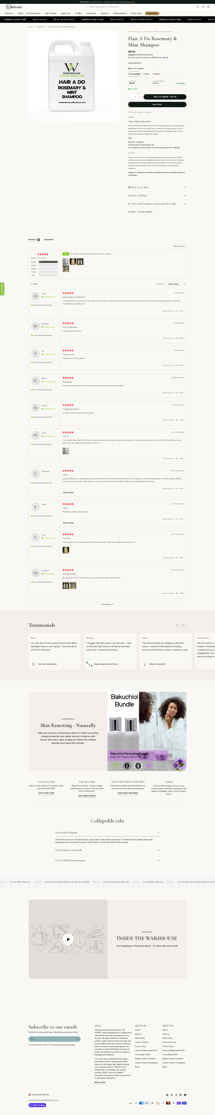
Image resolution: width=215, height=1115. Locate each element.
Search (137, 1030)
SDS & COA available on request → (140, 112)
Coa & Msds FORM (142, 1055)
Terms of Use (58, 1045)
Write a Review (179, 246)
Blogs (137, 1067)
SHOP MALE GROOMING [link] (128, 793)
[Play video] (68, 939)
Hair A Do (40, 27)
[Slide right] (183, 625)
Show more (106, 604)
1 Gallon (146, 74)
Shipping (131, 55)
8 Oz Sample (134, 74)
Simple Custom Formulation (145, 1059)
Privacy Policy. (70, 1045)
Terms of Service (141, 1042)
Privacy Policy (140, 1046)
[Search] (198, 6)
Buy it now (157, 104)
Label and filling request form (146, 1050)
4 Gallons (156, 74)
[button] (65, 261)
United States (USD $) (40, 1095)
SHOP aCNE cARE (46, 793)
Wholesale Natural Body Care (46, 1100)
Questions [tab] (49, 239)
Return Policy (140, 1038)
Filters (35, 284)
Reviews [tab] (34, 239)
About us (138, 1034)
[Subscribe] (78, 1039)
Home (31, 27)
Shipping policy (129, 2)
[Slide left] (177, 625)
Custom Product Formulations (146, 1063)
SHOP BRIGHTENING (87, 796)
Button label (100, 1082)
